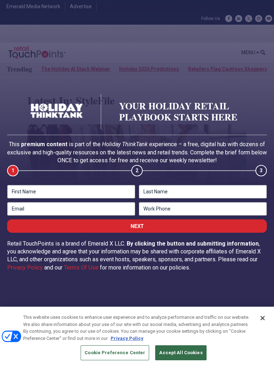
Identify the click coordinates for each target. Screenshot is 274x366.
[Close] (262, 318)
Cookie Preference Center (115, 352)
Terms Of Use (81, 267)
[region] (137, 336)
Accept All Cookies (180, 352)
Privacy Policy (25, 267)
